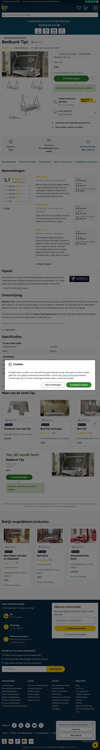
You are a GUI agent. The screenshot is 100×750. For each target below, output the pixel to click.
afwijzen (20, 378)
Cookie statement (69, 375)
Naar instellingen (53, 385)
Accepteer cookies (79, 385)
